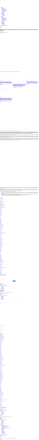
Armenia (1, 342)
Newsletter (1, 231)
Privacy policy (2, 412)
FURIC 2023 (3, 15)
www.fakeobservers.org (19, 190)
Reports (0, 230)
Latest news (1, 229)
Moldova (1, 251)
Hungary (1, 348)
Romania (1, 353)
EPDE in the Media (3, 13)
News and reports (2, 429)
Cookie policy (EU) (3, 286)
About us (1, 200)
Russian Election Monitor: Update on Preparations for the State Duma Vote (31, 82)
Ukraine (0, 223)
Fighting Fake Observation (2, 205)
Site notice (2, 411)
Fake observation (1, 374)
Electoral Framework (4, 9)
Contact (0, 369)
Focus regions (1, 224)
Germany (1, 249)
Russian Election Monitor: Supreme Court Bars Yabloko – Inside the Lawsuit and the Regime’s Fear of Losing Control (19, 85)
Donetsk (17, 138)
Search (0, 325)
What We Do (2, 8)
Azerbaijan (1, 247)
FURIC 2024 (3, 432)
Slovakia (1, 354)
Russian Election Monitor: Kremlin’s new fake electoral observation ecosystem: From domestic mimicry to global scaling (6, 99)
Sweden (0, 222)
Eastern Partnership (1, 226)
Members (1, 378)
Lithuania (1, 390)
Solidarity (3, 10)
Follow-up (1, 377)
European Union (1, 225)
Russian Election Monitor (2, 207)
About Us (2, 7)
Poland (0, 352)
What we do (2, 425)
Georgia (0, 346)
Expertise (1, 375)
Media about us (1, 371)
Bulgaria (1, 345)
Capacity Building (1, 203)
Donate (0, 271)
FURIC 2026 (3, 11)
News (2, 12)
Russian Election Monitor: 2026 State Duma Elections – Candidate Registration (6, 82)
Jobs (0, 270)
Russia (0, 227)
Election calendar (1, 269)
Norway (0, 351)
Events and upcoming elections (3, 232)
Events (0, 233)
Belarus (0, 248)
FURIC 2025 (3, 14)
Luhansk (19, 138)
